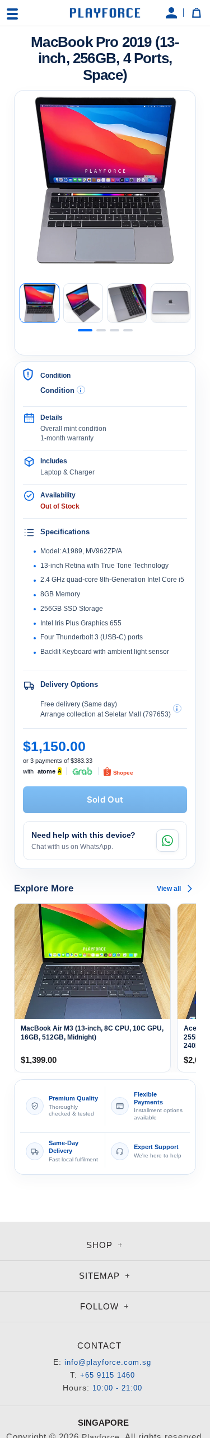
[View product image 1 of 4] (39, 303)
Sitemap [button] (101, 1275)
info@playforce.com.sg (107, 1362)
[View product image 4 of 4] (170, 303)
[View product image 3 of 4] (127, 303)
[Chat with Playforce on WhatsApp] (167, 840)
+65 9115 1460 (107, 1375)
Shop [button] (100, 1245)
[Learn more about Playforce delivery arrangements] (177, 708)
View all (169, 889)
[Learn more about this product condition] (81, 390)
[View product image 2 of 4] (83, 303)
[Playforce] (105, 13)
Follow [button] (101, 1306)
